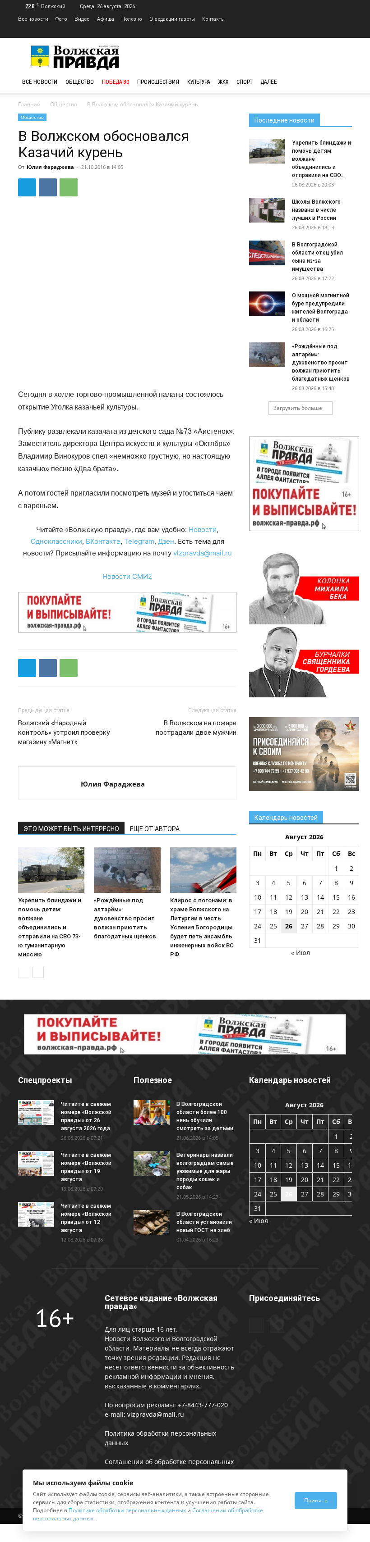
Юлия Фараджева (50, 167)
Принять (316, 1500)
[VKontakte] (345, 31)
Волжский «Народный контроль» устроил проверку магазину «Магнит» (64, 732)
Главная (29, 104)
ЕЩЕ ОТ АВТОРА (155, 828)
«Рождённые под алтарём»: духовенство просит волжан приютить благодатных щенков (125, 918)
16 (351, 897)
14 (320, 897)
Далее (269, 82)
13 (304, 897)
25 (273, 926)
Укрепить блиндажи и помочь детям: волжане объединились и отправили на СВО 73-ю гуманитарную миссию (49, 927)
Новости (203, 529)
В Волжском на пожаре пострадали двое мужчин (196, 728)
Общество (79, 82)
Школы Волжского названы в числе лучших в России (316, 210)
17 (257, 911)
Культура (198, 82)
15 (336, 897)
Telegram (139, 541)
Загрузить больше (297, 408)
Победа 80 (115, 82)
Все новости (33, 19)
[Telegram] (330, 31)
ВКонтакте (103, 541)
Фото (61, 19)
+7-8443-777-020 (203, 1405)
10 (257, 897)
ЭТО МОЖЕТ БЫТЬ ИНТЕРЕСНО (71, 828)
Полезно (131, 19)
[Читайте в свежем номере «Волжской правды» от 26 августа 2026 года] (36, 1112)
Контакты (213, 19)
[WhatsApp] (69, 187)
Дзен (166, 541)
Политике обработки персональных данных (127, 1510)
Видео (82, 19)
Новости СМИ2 (127, 576)
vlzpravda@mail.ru (202, 553)
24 (257, 926)
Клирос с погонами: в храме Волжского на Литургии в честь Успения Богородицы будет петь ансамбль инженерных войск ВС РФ (202, 927)
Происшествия (158, 82)
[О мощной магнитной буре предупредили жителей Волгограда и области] (267, 303)
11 (273, 897)
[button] (341, 82)
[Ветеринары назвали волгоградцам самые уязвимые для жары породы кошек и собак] (152, 1163)
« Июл (300, 952)
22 (336, 911)
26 (288, 926)
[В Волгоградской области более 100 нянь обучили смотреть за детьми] (152, 1112)
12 (288, 897)
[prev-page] (23, 972)
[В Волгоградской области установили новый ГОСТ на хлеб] (152, 1222)
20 (304, 911)
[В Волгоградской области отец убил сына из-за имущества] (267, 253)
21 (320, 911)
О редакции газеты (172, 19)
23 (351, 911)
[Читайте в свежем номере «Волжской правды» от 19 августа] (36, 1163)
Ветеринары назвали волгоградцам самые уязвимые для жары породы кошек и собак (205, 1171)
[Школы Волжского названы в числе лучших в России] (267, 210)
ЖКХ (223, 82)
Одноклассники (56, 541)
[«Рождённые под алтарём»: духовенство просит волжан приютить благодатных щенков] (127, 870)
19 (288, 911)
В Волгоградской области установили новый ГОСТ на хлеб (204, 1222)
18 (273, 911)
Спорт (244, 82)
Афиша (105, 19)
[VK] (48, 187)
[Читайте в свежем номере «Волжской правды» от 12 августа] (36, 1214)
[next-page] (38, 972)
